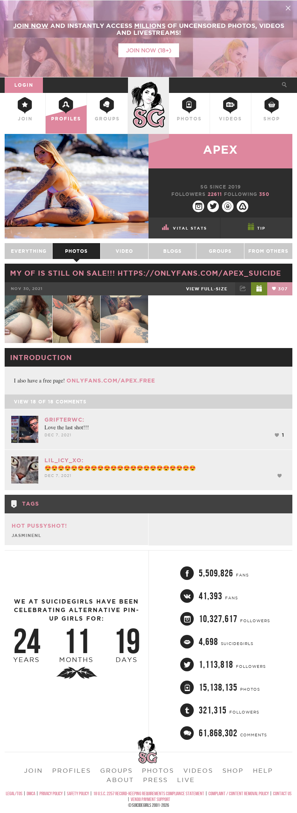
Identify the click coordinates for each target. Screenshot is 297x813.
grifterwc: (64, 420)
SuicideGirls (148, 83)
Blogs (172, 251)
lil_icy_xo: (64, 460)
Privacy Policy (51, 793)
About (120, 779)
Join (25, 118)
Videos (230, 118)
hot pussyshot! (39, 526)
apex (220, 149)
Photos (189, 118)
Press (155, 779)
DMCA (31, 793)
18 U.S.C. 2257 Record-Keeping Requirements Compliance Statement (148, 793)
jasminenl (26, 535)
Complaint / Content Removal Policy (238, 793)
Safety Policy (78, 793)
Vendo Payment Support (150, 799)
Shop (271, 118)
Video (124, 251)
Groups (107, 118)
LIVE (186, 779)
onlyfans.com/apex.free (111, 380)
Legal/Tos (14, 793)
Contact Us (282, 793)
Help (263, 770)
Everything (28, 251)
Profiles (66, 118)
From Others (268, 251)
